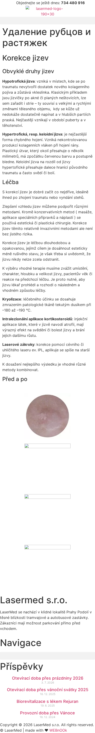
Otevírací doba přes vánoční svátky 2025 (47, 689)
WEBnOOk (58, 730)
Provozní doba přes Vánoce (47, 712)
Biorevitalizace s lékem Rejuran (47, 701)
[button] (47, 20)
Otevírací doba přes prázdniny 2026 (47, 678)
